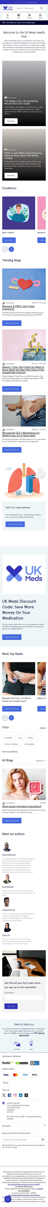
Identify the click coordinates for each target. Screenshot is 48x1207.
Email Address (9, 993)
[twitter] (4, 1095)
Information (6, 1126)
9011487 (40, 1189)
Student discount (25, 2)
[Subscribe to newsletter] (43, 1139)
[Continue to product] (18, 213)
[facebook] (9, 1095)
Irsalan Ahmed (8, 909)
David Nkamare (9, 854)
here (33, 22)
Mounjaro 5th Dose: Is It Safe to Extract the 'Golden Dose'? (16, 699)
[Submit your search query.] (41, 8)
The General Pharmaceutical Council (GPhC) (24, 1184)
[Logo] (8, 8)
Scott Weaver (8, 886)
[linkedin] (20, 1095)
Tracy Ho (6, 935)
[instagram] (15, 1095)
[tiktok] (26, 1095)
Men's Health (8, 232)
